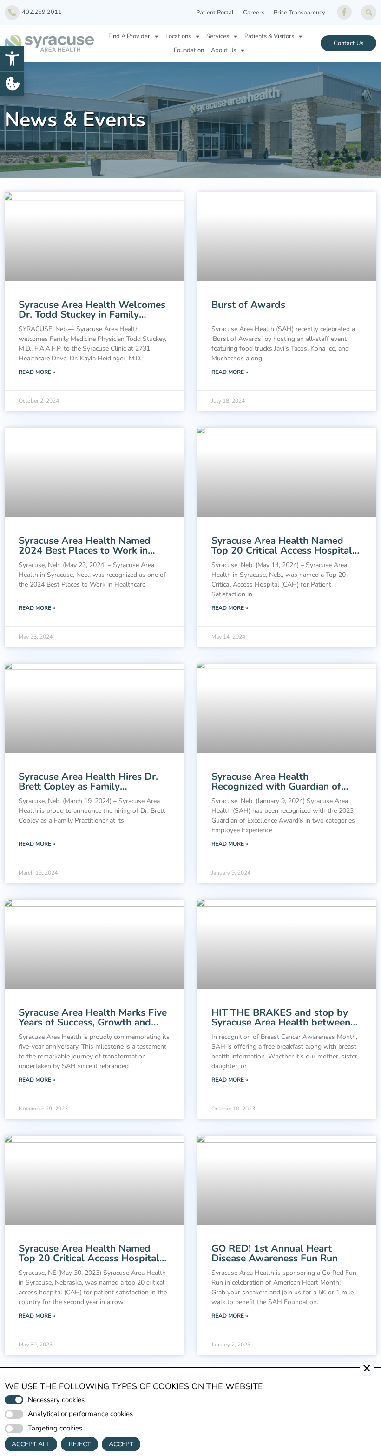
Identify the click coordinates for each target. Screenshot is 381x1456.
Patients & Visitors (269, 36)
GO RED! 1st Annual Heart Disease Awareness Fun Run (274, 1253)
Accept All (31, 1444)
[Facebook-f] (344, 12)
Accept (121, 1444)
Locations (178, 36)
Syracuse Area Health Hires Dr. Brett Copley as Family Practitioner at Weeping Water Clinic (88, 791)
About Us (223, 50)
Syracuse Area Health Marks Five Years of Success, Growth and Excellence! (93, 1022)
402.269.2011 (42, 12)
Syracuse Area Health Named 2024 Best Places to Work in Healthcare (85, 550)
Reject (80, 1444)
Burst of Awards (248, 304)
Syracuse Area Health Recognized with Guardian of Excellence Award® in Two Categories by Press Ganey (276, 791)
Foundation (189, 50)
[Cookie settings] (12, 84)
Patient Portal (215, 12)
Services (217, 36)
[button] (12, 58)
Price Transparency (299, 12)
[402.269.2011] (12, 12)
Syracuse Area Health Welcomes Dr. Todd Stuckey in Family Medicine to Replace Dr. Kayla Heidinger (92, 319)
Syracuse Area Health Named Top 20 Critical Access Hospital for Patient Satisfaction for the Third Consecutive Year (281, 555)
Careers (253, 12)
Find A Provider (129, 36)
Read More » (37, 372)
